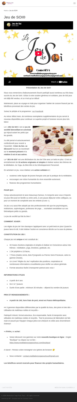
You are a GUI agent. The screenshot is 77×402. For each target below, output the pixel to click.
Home (6, 10)
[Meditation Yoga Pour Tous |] (8, 3)
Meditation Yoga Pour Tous (16, 395)
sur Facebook (37, 111)
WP (10, 398)
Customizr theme (28, 398)
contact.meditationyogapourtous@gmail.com (41, 356)
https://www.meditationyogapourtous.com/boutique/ (30, 343)
